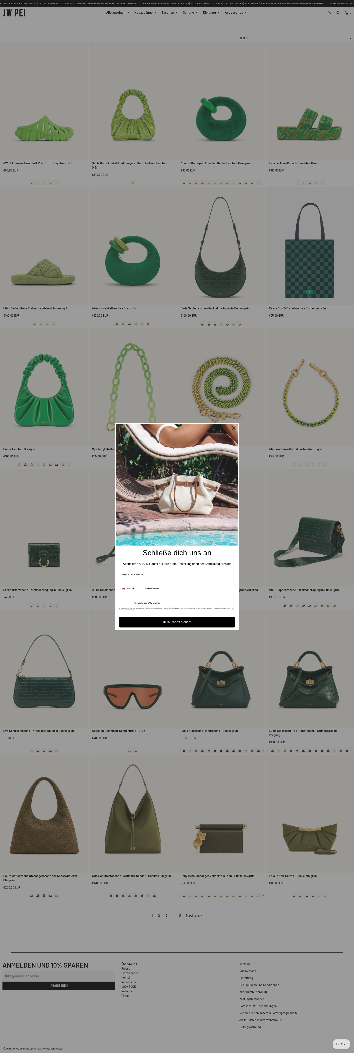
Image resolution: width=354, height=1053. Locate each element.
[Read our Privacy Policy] (233, 609)
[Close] (234, 428)
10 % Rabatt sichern (177, 622)
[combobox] (128, 588)
